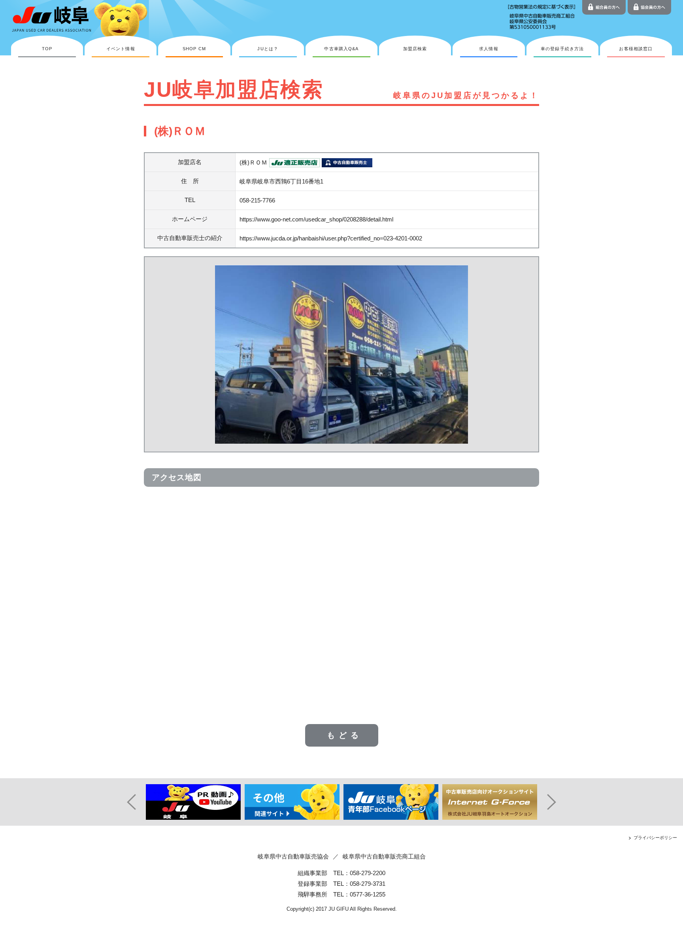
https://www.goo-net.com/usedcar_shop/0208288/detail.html (316, 219)
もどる (344, 735)
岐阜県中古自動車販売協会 (293, 856)
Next (555, 802)
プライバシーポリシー (655, 837)
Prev (128, 802)
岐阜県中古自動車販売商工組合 (384, 856)
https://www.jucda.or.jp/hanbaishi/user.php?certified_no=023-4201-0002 (331, 238)
